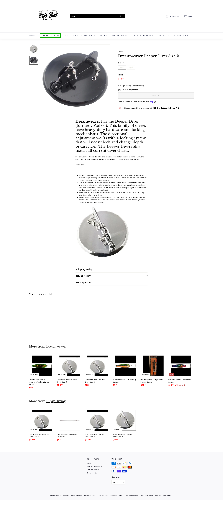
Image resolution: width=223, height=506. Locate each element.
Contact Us (181, 35)
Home (32, 35)
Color (121, 63)
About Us (164, 35)
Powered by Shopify (163, 495)
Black (122, 67)
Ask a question (83, 282)
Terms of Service (94, 466)
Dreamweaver (56, 346)
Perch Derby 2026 (144, 35)
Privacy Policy (89, 495)
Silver (131, 67)
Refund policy (93, 470)
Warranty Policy (147, 495)
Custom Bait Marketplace (80, 35)
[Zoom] (75, 79)
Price (120, 75)
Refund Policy (83, 275)
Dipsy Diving (56, 401)
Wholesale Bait (121, 35)
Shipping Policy (84, 269)
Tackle (104, 35)
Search (90, 463)
